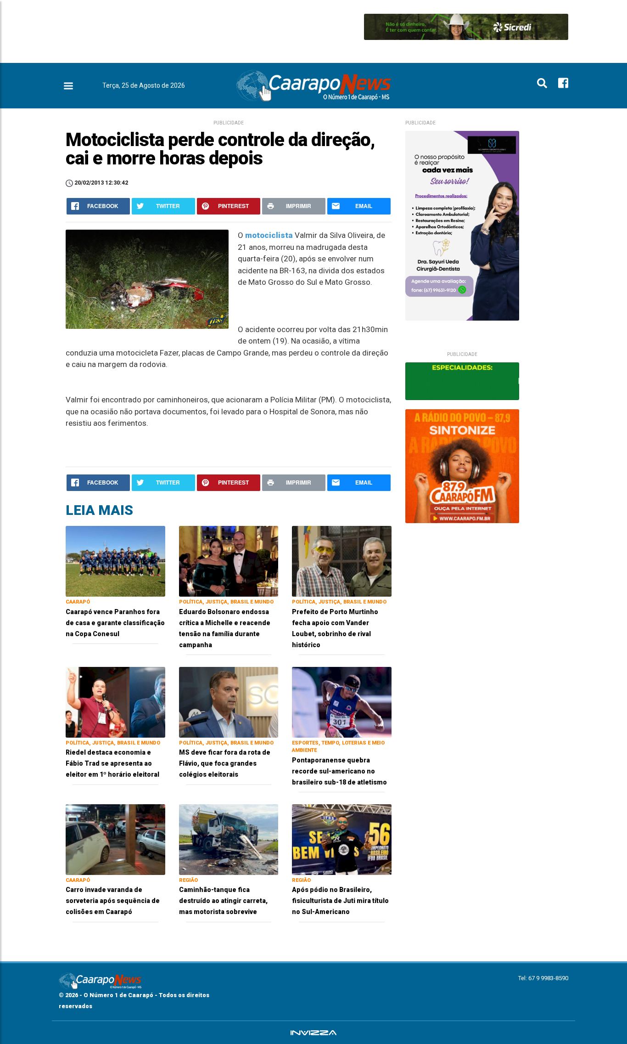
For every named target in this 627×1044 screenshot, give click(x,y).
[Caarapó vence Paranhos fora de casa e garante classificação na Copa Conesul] (115, 560)
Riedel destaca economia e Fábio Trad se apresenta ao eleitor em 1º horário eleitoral (112, 763)
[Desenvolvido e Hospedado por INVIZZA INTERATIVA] (313, 1032)
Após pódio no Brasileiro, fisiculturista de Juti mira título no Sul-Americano (340, 900)
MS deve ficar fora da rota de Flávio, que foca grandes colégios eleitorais (224, 763)
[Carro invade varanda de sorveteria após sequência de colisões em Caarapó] (115, 839)
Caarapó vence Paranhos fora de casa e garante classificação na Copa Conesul (115, 623)
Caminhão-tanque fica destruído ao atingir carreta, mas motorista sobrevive (223, 900)
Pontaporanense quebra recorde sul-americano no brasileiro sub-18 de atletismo (339, 771)
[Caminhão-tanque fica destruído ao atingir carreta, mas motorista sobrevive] (229, 839)
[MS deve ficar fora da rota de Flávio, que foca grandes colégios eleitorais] (229, 701)
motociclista (269, 235)
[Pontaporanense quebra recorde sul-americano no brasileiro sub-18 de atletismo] (342, 701)
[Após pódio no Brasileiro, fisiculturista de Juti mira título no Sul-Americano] (342, 839)
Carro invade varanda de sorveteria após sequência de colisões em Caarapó (113, 900)
